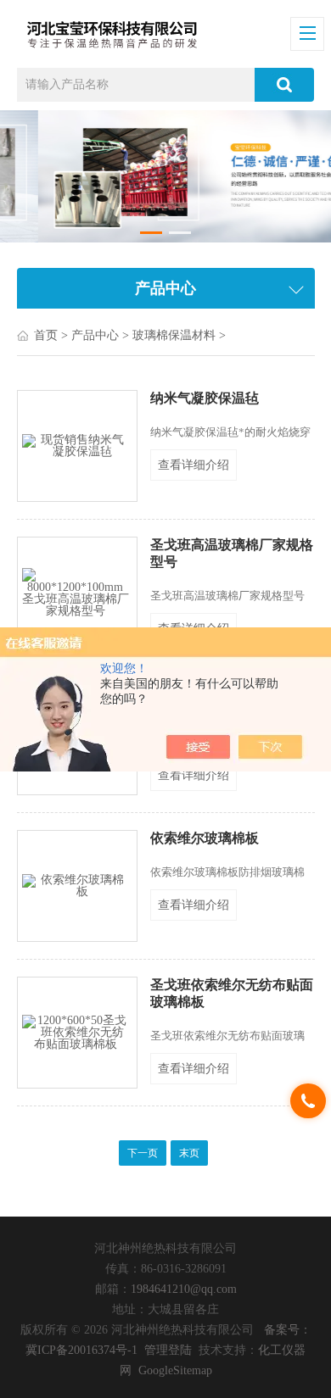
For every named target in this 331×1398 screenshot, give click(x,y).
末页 (189, 1153)
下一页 (142, 1153)
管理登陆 (168, 1350)
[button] (151, 232)
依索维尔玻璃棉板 (204, 838)
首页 (46, 335)
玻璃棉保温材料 (174, 335)
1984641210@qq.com (184, 1289)
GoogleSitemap (175, 1370)
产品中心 (95, 335)
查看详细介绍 (193, 465)
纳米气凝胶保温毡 (204, 398)
